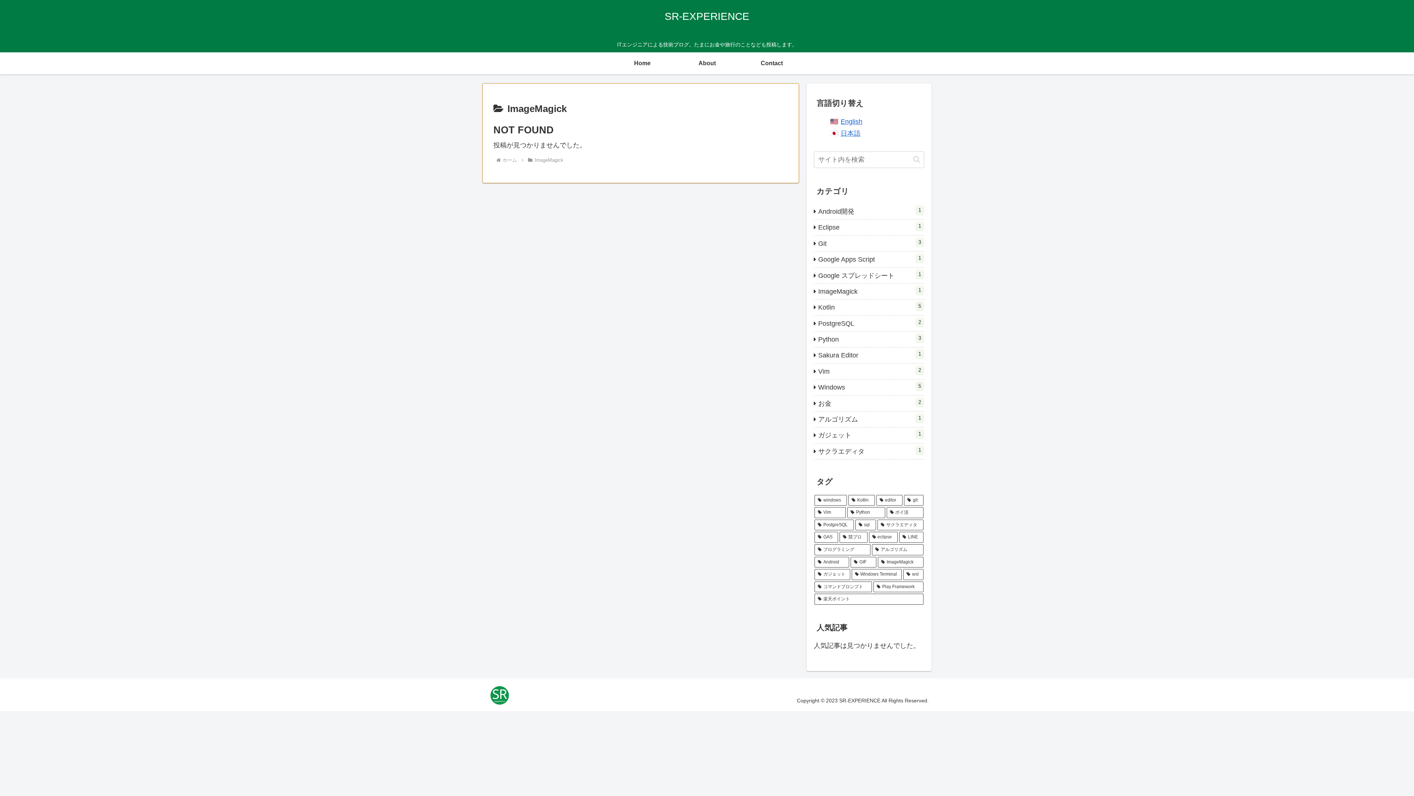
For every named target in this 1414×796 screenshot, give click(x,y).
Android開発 (869, 211)
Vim (869, 371)
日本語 (851, 133)
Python (869, 339)
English (851, 121)
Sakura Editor (869, 355)
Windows (869, 387)
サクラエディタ (869, 451)
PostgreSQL (869, 323)
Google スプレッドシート (869, 275)
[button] (916, 159)
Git (869, 243)
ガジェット (869, 435)
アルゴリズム (869, 419)
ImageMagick (869, 291)
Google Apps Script (869, 259)
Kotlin (869, 307)
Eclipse (869, 227)
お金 (869, 403)
